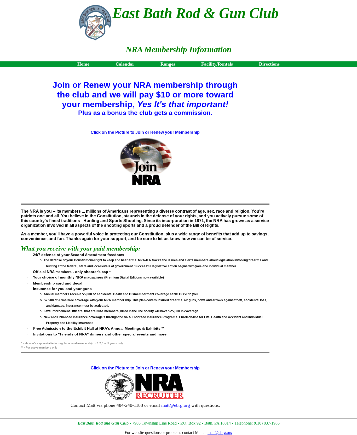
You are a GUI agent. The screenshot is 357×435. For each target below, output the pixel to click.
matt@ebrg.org (175, 405)
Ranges (167, 64)
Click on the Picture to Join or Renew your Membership (145, 132)
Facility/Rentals (217, 64)
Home (83, 64)
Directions (269, 64)
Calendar (125, 64)
